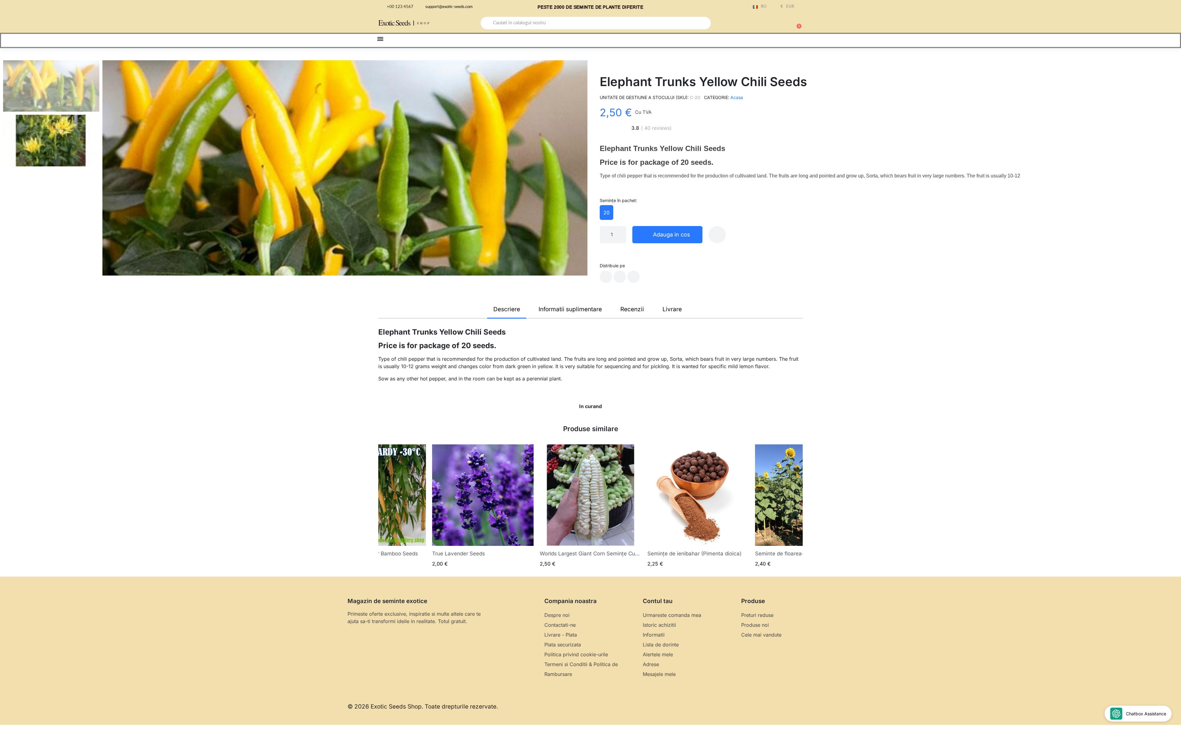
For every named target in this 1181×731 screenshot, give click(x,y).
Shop (424, 23)
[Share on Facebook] (606, 277)
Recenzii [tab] (632, 309)
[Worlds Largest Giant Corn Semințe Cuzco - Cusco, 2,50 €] (590, 505)
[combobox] (596, 23)
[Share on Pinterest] (633, 277)
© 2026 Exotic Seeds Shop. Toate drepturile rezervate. (423, 706)
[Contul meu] (775, 24)
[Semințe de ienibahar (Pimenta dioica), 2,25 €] (698, 505)
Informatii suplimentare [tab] (570, 309)
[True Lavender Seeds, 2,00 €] (483, 505)
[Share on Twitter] (620, 277)
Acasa (736, 97)
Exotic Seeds (394, 23)
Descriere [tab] (506, 309)
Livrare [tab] (672, 309)
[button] (796, 23)
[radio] (606, 212)
